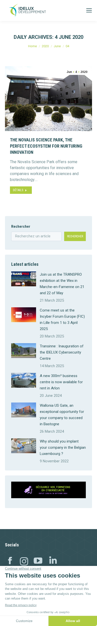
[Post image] (23, 278)
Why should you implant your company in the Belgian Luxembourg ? (63, 447)
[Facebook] (10, 561)
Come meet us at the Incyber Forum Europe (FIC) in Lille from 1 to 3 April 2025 (62, 319)
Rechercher (20, 226)
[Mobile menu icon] (89, 10)
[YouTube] (38, 561)
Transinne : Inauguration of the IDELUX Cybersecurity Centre (62, 352)
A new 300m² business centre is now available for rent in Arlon (61, 382)
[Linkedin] (53, 561)
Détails (18, 190)
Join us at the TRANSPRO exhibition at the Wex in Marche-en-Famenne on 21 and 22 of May (62, 283)
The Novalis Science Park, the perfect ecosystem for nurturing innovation (46, 146)
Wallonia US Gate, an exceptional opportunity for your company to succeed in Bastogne (62, 414)
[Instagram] (24, 561)
